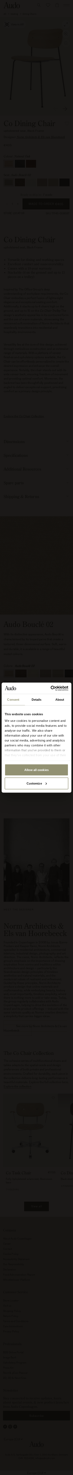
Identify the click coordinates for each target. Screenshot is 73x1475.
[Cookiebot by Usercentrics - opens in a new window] (51, 688)
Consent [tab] (13, 699)
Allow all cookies (36, 770)
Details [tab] (37, 699)
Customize (34, 783)
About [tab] (59, 699)
